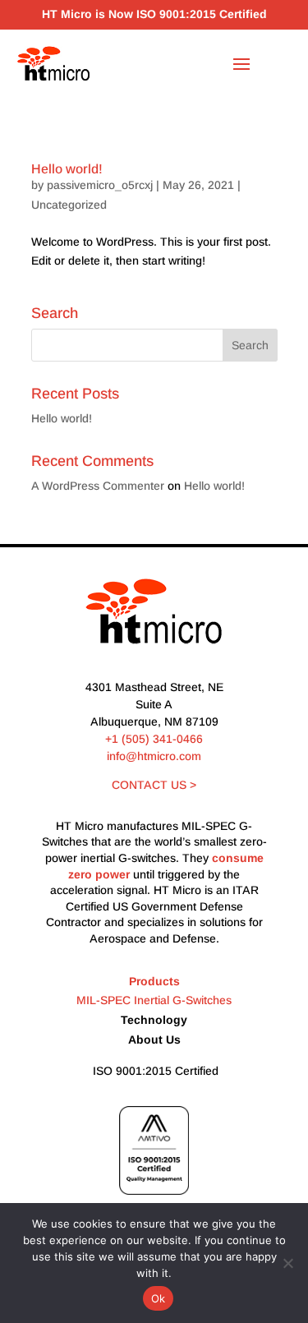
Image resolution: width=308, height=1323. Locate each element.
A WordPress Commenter (97, 485)
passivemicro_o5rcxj (100, 184)
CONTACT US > (154, 784)
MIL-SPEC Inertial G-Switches (154, 1000)
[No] (287, 1263)
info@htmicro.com (154, 756)
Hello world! (67, 169)
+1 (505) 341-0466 (154, 738)
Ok (158, 1298)
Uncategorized (69, 204)
